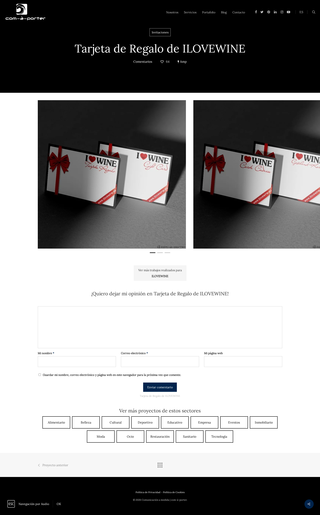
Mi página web (213, 353)
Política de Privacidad (148, 492)
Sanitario (189, 436)
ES (301, 12)
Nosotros (172, 12)
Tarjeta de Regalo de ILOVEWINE (160, 48)
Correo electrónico (134, 353)
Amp (183, 62)
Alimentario (56, 422)
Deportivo (145, 422)
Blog (224, 12)
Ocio (130, 436)
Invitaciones (160, 32)
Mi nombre (46, 353)
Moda (101, 436)
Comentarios (142, 62)
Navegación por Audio (34, 504)
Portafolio (208, 12)
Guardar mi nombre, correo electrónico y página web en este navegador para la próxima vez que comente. (112, 375)
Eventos (234, 422)
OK (59, 504)
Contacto (238, 12)
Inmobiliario (264, 422)
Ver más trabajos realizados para (160, 273)
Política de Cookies (174, 492)
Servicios (190, 12)
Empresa (204, 422)
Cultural (116, 422)
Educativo (174, 422)
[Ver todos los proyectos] (160, 465)
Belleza (86, 422)
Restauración (160, 436)
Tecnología (219, 436)
